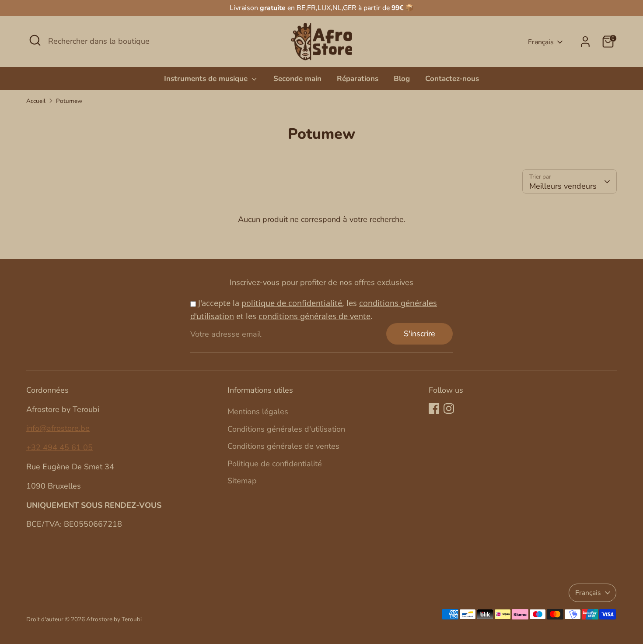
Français (541, 42)
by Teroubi (128, 619)
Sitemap (242, 480)
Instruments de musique (207, 79)
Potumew (69, 101)
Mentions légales (257, 411)
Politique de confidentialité (274, 463)
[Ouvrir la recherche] (35, 40)
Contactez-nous (452, 79)
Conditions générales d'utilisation (286, 429)
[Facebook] (434, 408)
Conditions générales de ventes (283, 446)
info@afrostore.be (58, 428)
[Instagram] (449, 408)
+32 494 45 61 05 (59, 447)
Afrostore (99, 619)
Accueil (35, 101)
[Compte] (585, 41)
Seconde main (297, 79)
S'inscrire (419, 333)
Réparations (357, 79)
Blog (402, 79)
